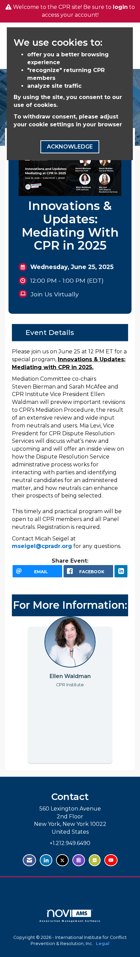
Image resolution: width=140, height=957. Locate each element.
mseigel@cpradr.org (42, 546)
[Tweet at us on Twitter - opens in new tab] (62, 860)
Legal (102, 943)
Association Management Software (70, 920)
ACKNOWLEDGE (70, 146)
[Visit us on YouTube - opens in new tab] (111, 860)
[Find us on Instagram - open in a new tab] (78, 860)
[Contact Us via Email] (29, 860)
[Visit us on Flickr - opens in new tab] (95, 860)
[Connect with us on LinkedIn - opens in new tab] (46, 860)
